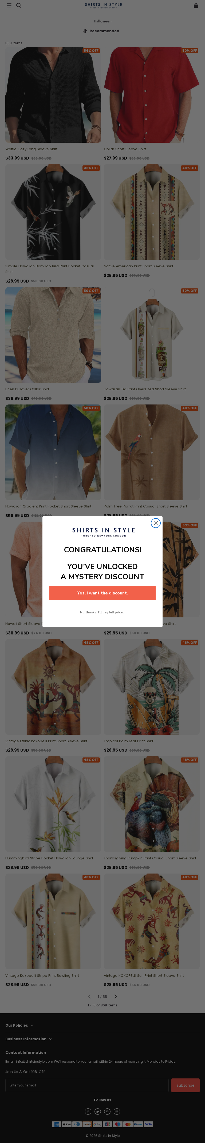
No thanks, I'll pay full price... (102, 612)
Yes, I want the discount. (102, 593)
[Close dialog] (155, 523)
